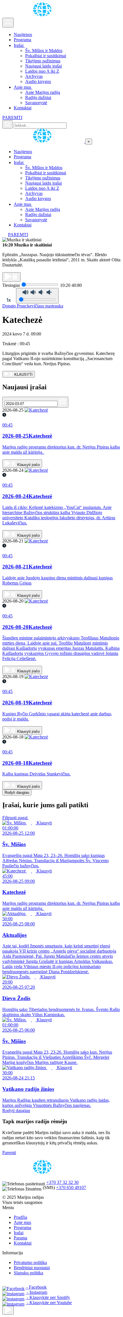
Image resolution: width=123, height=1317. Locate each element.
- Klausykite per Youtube (49, 1302)
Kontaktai (22, 107)
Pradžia (20, 1217)
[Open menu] (8, 22)
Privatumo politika (30, 1262)
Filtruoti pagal (15, 817)
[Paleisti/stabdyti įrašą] (11, 277)
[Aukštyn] (8, 1310)
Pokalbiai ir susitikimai (45, 55)
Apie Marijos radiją (42, 92)
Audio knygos (38, 81)
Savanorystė (36, 102)
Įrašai (19, 45)
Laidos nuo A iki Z (42, 71)
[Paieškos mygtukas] (7, 124)
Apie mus (23, 87)
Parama (20, 1237)
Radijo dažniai (38, 97)
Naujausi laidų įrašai (43, 66)
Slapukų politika (28, 1272)
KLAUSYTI (23, 374)
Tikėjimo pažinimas (42, 60)
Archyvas (34, 76)
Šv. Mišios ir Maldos (43, 50)
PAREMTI (12, 117)
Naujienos (23, 34)
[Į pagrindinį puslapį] (43, 141)
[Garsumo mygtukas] (37, 295)
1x (8, 300)
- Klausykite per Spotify (48, 1297)
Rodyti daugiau (17, 792)
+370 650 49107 (71, 1187)
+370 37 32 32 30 (62, 1182)
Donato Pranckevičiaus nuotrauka (32, 305)
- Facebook (36, 1287)
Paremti (9, 1152)
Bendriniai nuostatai (32, 1267)
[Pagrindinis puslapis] (43, 15)
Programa (22, 39)
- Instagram (36, 1292)
